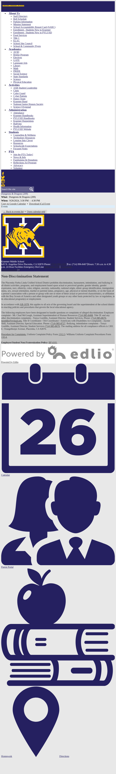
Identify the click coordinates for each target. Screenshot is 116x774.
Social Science (20, 74)
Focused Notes (20, 148)
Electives (17, 57)
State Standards (20, 76)
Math (15, 68)
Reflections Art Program (24, 162)
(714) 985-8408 (85, 315)
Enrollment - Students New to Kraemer (32, 30)
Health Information (22, 126)
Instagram (3, 181)
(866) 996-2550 (51, 267)
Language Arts (20, 63)
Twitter (3, 177)
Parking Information (22, 21)
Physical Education (22, 82)
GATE (16, 60)
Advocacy (18, 165)
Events (4, 206)
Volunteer (18, 168)
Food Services (20, 35)
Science (17, 79)
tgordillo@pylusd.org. (11, 320)
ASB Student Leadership (25, 88)
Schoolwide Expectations (25, 146)
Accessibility (66, 267)
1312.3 (62, 334)
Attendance (18, 113)
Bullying (17, 123)
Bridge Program (21, 54)
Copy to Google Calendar (13, 203)
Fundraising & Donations (25, 160)
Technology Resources (24, 137)
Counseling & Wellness (24, 135)
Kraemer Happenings (23, 121)
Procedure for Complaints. (13, 334)
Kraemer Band (20, 101)
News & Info (19, 157)
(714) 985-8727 (57, 323)
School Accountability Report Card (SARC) (34, 27)
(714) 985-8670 (98, 318)
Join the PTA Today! (23, 154)
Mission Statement (22, 24)
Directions (64, 756)
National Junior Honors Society (28, 104)
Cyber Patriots (20, 96)
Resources (18, 143)
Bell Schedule (20, 19)
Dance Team (19, 98)
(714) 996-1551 (58, 264)
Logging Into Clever (23, 140)
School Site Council (22, 43)
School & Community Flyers (27, 46)
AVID (16, 52)
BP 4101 (53, 342)
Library (16, 65)
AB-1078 (24, 304)
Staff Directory (20, 16)
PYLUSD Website (22, 129)
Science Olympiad (22, 107)
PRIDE (16, 71)
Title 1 (16, 38)
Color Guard (19, 93)
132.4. (4, 337)
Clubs (16, 90)
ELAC (16, 40)
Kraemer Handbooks (23, 115)
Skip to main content (11, 2)
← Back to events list (13, 211)
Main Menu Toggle (10, 8)
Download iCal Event (39, 203)
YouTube (3, 184)
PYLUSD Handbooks (24, 118)
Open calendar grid (36, 211)
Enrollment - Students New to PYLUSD (32, 32)
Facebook (3, 174)
